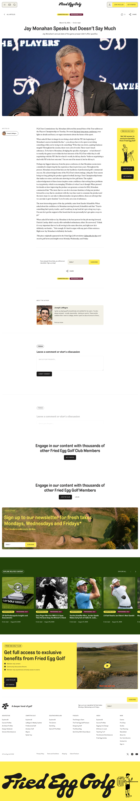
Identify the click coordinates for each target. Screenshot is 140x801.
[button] (133, 14)
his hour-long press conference (85, 132)
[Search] (14, 4)
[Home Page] (70, 4)
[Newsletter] (9, 4)
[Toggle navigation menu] (4, 4)
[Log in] (109, 4)
